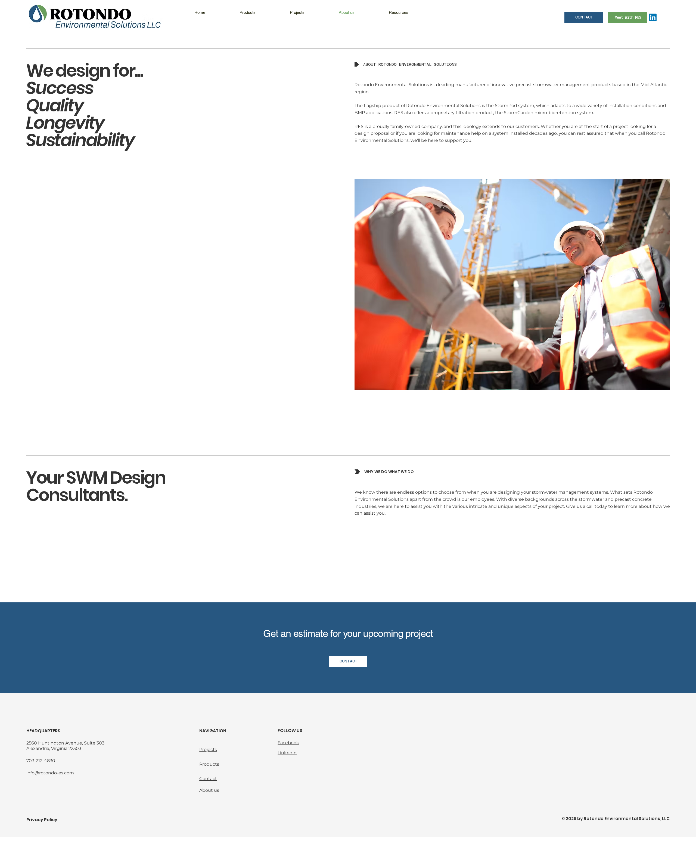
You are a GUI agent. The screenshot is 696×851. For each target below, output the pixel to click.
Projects (208, 749)
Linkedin (287, 752)
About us (209, 790)
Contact (208, 778)
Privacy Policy (41, 819)
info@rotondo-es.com (50, 772)
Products (209, 764)
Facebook (288, 742)
